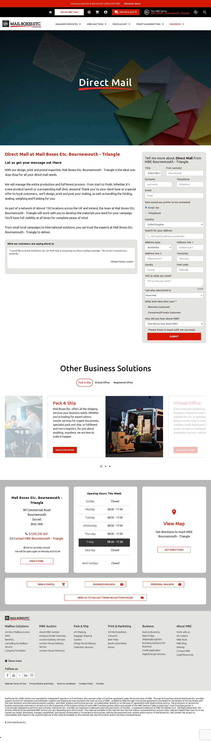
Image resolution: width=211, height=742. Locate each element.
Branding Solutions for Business (153, 645)
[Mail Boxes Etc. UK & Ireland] (21, 24)
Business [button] (175, 24)
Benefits (9, 639)
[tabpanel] (105, 427)
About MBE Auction (49, 632)
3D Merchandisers (117, 632)
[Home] (51, 12)
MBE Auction (47, 626)
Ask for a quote (128, 12)
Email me (153, 207)
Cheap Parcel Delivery (85, 643)
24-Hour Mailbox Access (17, 632)
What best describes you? (160, 301)
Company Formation (15, 650)
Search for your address (158, 230)
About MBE (184, 626)
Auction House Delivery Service (51, 645)
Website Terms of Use (15, 683)
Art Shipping (80, 632)
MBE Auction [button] (95, 24)
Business (148, 626)
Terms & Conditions (66, 683)
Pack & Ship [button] (120, 24)
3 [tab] (109, 466)
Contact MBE (183, 651)
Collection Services (83, 647)
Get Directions (174, 549)
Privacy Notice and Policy (41, 683)
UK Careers (182, 636)
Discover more (65, 450)
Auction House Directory (52, 650)
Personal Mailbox (162, 584)
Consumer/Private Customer (164, 312)
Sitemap (181, 647)
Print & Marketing (119, 626)
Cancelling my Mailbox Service (16, 645)
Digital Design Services (154, 654)
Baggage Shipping (83, 636)
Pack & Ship (81, 626)
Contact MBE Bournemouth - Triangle (38, 538)
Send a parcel (46, 584)
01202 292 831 (38, 533)
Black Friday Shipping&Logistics (152, 638)
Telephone (154, 213)
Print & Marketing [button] (148, 24)
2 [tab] (105, 466)
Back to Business (151, 632)
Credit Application (151, 650)
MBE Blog (182, 643)
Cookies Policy (86, 683)
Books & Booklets (117, 643)
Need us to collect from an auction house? (105, 597)
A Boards (112, 636)
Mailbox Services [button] (67, 24)
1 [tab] (101, 466)
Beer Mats (113, 639)
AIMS (7, 636)
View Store (36, 561)
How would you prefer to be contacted (167, 202)
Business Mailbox (104, 584)
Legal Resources (185, 654)
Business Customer (159, 306)
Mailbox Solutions (17, 626)
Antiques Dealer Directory (52, 636)
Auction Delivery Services (52, 639)
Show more (15, 660)
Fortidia (100, 683)
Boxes (111, 647)
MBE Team (182, 639)
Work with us (183, 632)
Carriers (78, 639)
